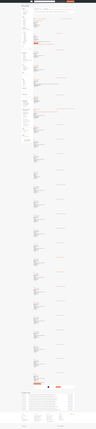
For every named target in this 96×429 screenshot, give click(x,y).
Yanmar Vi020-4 (36, 273)
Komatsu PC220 (24, 399)
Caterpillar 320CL (24, 401)
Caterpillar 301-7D (36, 360)
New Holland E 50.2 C (37, 215)
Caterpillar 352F (36, 96)
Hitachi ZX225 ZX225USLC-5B (38, 20)
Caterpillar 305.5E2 (36, 302)
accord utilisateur (52, 44)
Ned (23, 421)
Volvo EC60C (35, 244)
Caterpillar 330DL (36, 65)
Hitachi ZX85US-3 (36, 317)
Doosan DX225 (24, 404)
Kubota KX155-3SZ (36, 288)
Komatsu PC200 (24, 396)
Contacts (23, 418)
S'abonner (36, 43)
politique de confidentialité (45, 44)
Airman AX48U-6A (36, 331)
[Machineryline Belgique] (25, 1)
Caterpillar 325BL (36, 51)
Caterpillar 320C (24, 406)
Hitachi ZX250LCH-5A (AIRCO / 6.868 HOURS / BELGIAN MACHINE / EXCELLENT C (46, 111)
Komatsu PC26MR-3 (36, 186)
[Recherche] (34, 1)
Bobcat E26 (35, 126)
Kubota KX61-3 (36, 346)
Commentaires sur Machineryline (38, 419)
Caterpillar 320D (24, 394)
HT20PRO (35, 374)
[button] (34, 27)
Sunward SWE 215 (36, 79)
